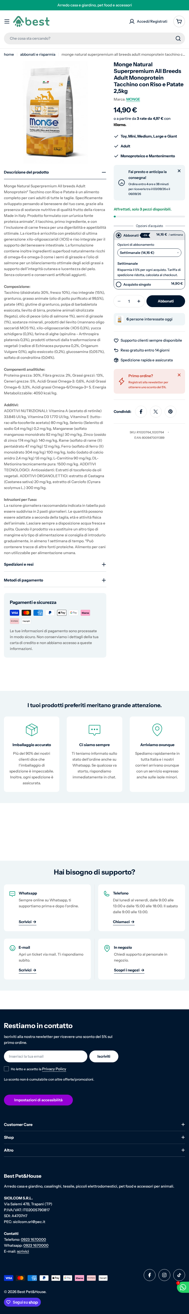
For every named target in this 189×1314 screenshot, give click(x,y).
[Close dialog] (143, 587)
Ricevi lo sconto (94, 702)
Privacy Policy (96, 716)
